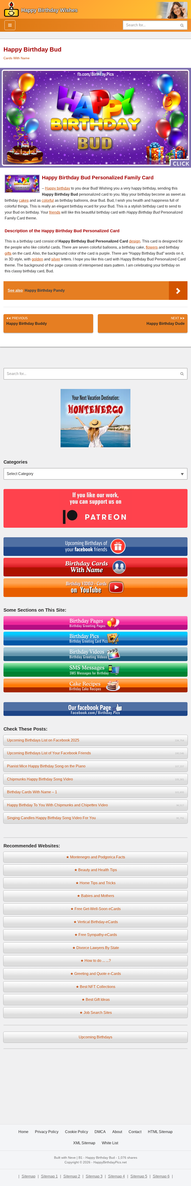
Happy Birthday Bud (100, 1157)
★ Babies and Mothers (95, 896)
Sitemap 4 (116, 1176)
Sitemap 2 (71, 1176)
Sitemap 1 (49, 1176)
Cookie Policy (76, 1132)
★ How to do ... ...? (95, 961)
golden (37, 259)
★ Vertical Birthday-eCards (95, 922)
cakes (24, 200)
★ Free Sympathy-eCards (95, 935)
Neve (72, 1157)
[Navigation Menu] (9, 25)
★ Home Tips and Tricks (95, 883)
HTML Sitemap (160, 1132)
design (134, 241)
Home (23, 1132)
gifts (8, 253)
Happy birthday (57, 188)
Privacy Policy (46, 1132)
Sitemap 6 (161, 1176)
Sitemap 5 (138, 1176)
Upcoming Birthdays (95, 1037)
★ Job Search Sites (95, 1013)
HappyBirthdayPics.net (110, 1162)
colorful (48, 200)
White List (110, 1143)
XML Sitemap (84, 1143)
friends (54, 212)
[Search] (182, 25)
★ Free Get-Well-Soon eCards (95, 909)
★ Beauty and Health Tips (95, 870)
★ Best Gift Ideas (96, 1000)
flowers (152, 247)
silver (55, 259)
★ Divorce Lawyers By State (95, 948)
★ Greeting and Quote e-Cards (95, 974)
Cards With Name (16, 58)
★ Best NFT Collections (95, 987)
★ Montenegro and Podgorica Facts (95, 857)
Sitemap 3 (94, 1176)
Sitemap (28, 1176)
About (117, 1132)
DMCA (100, 1132)
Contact (135, 1132)
